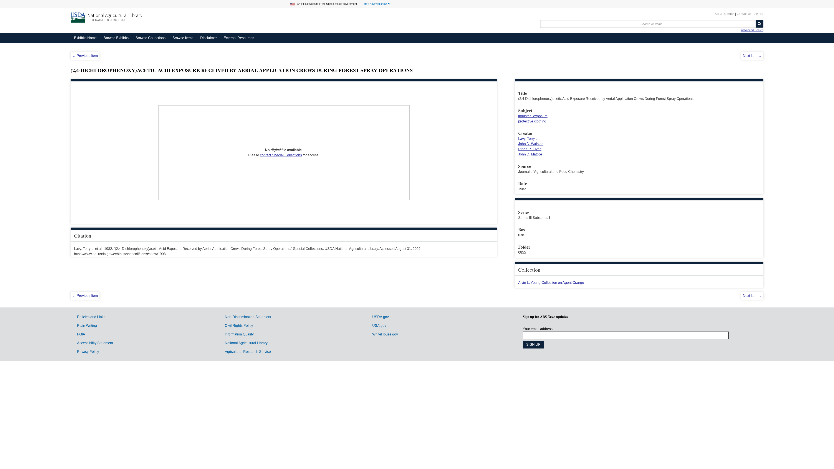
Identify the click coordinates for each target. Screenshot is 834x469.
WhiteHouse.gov (385, 334)
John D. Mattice (530, 154)
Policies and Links (91, 317)
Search (759, 24)
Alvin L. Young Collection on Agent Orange (551, 282)
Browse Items (182, 38)
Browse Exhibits (116, 38)
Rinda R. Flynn (529, 149)
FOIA (81, 334)
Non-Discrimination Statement (248, 317)
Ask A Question (725, 14)
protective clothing (532, 121)
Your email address (538, 329)
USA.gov (379, 325)
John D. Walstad (530, 144)
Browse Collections (150, 38)
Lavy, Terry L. (528, 138)
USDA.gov (380, 317)
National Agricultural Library (115, 15)
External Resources (239, 38)
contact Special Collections (281, 155)
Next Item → (752, 56)
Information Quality (239, 334)
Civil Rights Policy (239, 325)
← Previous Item (85, 56)
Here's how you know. (374, 3)
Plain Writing (87, 325)
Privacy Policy (88, 351)
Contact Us (744, 14)
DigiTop (758, 14)
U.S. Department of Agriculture (106, 19)
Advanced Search (752, 30)
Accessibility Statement (95, 343)
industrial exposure (533, 116)
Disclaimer (208, 38)
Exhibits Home (85, 38)
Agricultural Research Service (248, 351)
